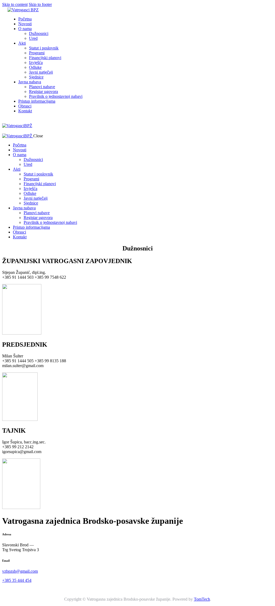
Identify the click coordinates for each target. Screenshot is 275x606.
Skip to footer (40, 4)
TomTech (202, 599)
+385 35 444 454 (16, 580)
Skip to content (15, 4)
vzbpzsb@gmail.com (20, 571)
